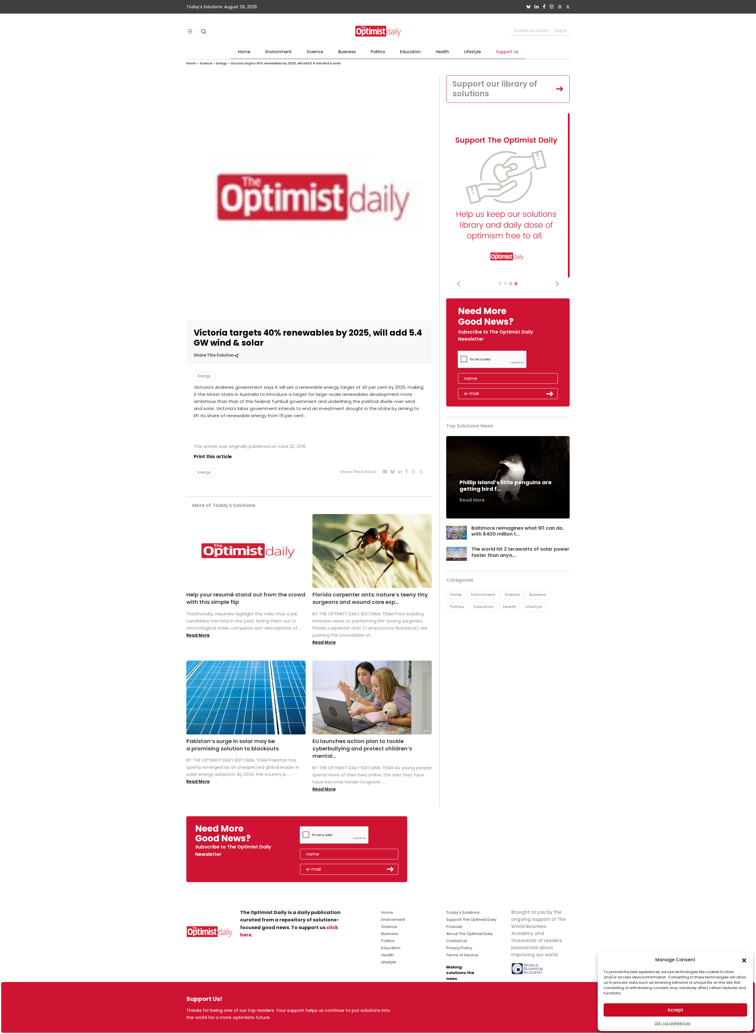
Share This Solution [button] (214, 355)
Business (347, 52)
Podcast (454, 926)
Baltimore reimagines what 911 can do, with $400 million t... (517, 531)
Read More (198, 635)
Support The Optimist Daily (471, 919)
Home (244, 52)
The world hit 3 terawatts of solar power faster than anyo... (520, 552)
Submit (549, 393)
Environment (278, 52)
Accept (675, 1010)
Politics (378, 52)
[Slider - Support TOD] (510, 283)
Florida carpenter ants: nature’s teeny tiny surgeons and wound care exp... (370, 598)
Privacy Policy (459, 948)
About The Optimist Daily (469, 934)
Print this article (213, 456)
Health (442, 52)
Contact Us (456, 941)
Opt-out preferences (672, 1023)
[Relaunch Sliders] (516, 283)
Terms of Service (462, 955)
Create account (531, 30)
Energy (221, 63)
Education (410, 52)
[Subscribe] (500, 283)
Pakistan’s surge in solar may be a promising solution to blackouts (232, 744)
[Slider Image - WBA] (505, 283)
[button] (744, 960)
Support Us (507, 52)
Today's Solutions (463, 912)
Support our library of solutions (494, 89)
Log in (560, 30)
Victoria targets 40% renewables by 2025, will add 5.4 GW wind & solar (286, 63)
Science (315, 52)
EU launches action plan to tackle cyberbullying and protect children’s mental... (362, 748)
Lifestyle (472, 52)
